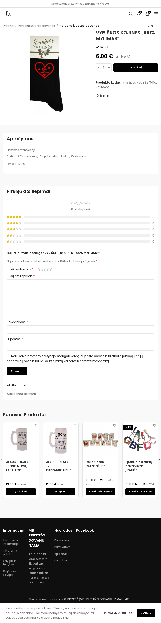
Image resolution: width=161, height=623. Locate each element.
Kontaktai (60, 560)
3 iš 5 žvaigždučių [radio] (45, 269)
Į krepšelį (136, 67)
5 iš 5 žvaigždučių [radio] (51, 269)
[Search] (131, 13)
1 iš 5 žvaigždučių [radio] (38, 269)
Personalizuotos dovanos (36, 26)
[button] (21, 491)
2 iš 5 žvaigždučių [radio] (41, 269)
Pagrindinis (61, 540)
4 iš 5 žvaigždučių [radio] (48, 269)
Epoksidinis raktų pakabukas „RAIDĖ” (138, 466)
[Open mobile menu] (156, 13)
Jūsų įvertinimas (20, 269)
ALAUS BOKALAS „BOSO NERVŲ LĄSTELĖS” (18, 466)
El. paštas (15, 339)
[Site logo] (8, 13)
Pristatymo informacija (11, 542)
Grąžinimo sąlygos (10, 573)
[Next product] (156, 26)
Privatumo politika (10, 552)
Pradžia (8, 26)
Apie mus (60, 554)
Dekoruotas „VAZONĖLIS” (95, 464)
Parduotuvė (62, 547)
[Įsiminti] (35, 425)
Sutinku (146, 613)
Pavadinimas (17, 322)
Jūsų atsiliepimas (21, 276)
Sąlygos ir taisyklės (9, 562)
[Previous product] (148, 26)
